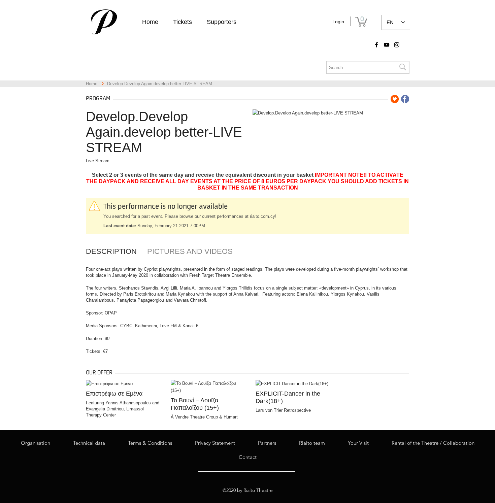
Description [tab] (111, 251)
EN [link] (390, 22)
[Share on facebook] (405, 99)
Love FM (168, 325)
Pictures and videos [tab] (190, 251)
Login (338, 21)
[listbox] (396, 22)
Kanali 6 (190, 325)
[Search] (402, 67)
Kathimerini (146, 325)
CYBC (126, 325)
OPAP (111, 312)
